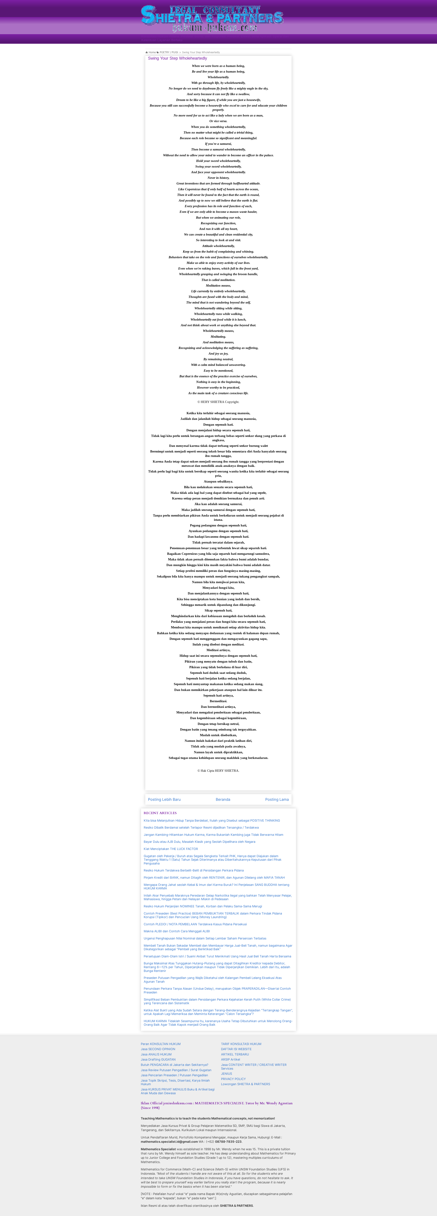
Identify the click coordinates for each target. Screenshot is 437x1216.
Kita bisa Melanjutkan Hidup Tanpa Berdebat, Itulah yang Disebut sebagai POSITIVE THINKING (212, 820)
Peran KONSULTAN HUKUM (161, 1044)
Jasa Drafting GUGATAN (158, 1059)
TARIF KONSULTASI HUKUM (241, 1044)
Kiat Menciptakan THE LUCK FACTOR (171, 849)
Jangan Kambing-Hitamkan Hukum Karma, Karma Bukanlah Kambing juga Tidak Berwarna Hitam (213, 834)
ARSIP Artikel (230, 1059)
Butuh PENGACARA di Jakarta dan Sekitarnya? (174, 1065)
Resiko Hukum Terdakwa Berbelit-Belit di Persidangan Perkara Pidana (194, 870)
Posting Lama (277, 799)
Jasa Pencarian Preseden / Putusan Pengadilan (174, 1075)
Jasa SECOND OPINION (158, 1049)
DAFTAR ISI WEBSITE (236, 1049)
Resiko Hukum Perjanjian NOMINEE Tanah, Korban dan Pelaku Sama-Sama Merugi (203, 906)
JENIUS (226, 1073)
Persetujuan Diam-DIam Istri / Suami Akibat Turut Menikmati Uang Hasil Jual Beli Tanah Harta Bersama (217, 956)
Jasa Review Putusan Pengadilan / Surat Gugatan (176, 1070)
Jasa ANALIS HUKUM (156, 1054)
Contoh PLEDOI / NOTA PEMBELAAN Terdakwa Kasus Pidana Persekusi (195, 924)
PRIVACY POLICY (233, 1079)
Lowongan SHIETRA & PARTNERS (245, 1084)
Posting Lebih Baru (164, 799)
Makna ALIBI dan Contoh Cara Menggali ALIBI (177, 931)
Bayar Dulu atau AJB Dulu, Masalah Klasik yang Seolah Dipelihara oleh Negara (199, 841)
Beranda (223, 799)
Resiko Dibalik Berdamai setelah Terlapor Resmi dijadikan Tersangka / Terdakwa (201, 827)
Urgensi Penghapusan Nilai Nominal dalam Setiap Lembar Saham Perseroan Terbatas (205, 938)
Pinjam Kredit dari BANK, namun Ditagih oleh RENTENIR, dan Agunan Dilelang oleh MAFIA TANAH (214, 877)
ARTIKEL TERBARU (235, 1054)
